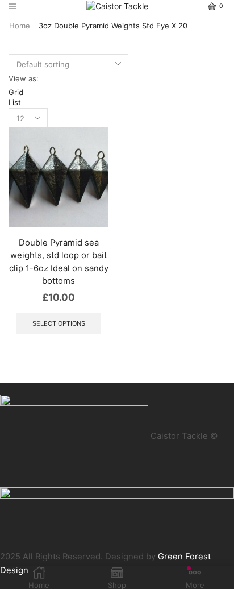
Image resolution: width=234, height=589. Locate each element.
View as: (24, 78)
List (15, 102)
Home (19, 25)
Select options (58, 323)
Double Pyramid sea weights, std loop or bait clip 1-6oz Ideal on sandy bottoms (58, 262)
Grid (16, 92)
